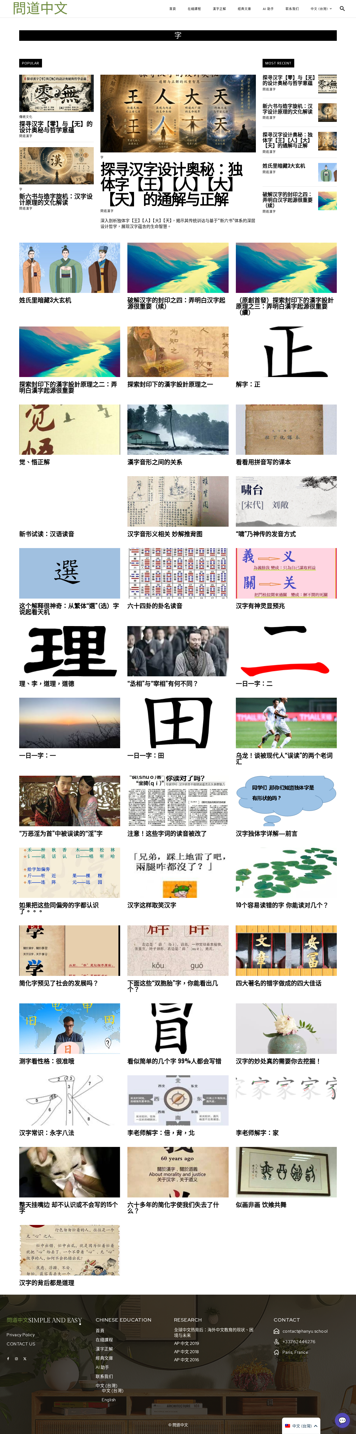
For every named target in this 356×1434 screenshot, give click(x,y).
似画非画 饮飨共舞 (261, 1204)
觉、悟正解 (34, 461)
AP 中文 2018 (186, 1352)
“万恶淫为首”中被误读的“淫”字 (61, 832)
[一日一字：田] (177, 723)
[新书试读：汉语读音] (69, 501)
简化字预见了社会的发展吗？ (59, 982)
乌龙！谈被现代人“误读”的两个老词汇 (284, 757)
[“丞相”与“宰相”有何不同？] (177, 651)
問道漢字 (26, 136)
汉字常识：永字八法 (46, 1132)
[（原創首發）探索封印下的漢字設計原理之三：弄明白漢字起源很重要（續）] (286, 268)
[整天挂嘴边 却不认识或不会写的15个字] (69, 1172)
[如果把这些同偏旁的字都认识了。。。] (69, 873)
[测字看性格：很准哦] (69, 1028)
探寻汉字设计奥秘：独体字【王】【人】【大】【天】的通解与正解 (171, 183)
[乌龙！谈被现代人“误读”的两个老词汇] (286, 723)
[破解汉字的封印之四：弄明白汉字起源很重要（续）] (327, 201)
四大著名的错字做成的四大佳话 (279, 982)
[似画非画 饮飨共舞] (286, 1172)
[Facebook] (8, 1359)
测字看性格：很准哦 (46, 1060)
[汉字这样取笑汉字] (177, 873)
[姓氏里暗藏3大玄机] (327, 172)
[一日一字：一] (69, 723)
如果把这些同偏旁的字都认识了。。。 (59, 907)
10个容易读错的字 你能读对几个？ (282, 904)
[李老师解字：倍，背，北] (177, 1100)
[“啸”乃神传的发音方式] (286, 501)
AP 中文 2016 (186, 1360)
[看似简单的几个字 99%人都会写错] (177, 1028)
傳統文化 (26, 117)
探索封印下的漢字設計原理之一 (170, 383)
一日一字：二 (254, 683)
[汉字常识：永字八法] (69, 1100)
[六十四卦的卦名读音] (177, 573)
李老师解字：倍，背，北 (161, 1132)
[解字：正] (286, 352)
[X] (25, 1359)
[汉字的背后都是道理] (69, 1250)
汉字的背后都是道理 (46, 1282)
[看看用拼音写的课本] (286, 430)
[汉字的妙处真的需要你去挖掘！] (286, 1028)
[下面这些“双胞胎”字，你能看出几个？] (177, 950)
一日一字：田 (145, 754)
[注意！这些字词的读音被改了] (177, 801)
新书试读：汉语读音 (46, 533)
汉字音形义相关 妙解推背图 (164, 533)
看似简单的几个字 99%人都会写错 (174, 1060)
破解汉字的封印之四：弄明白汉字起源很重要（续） (288, 199)
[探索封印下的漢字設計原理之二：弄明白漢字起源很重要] (69, 352)
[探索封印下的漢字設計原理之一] (177, 352)
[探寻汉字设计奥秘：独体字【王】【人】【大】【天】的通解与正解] (178, 113)
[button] (342, 9)
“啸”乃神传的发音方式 (266, 533)
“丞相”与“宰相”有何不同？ (163, 683)
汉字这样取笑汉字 (151, 904)
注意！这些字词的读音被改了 (167, 832)
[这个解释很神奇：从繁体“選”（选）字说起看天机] (69, 573)
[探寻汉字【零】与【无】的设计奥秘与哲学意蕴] (56, 93)
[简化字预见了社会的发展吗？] (69, 950)
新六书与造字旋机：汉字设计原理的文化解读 (56, 198)
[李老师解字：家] (286, 1100)
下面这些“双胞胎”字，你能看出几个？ (172, 985)
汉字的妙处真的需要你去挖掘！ (279, 1060)
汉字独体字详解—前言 (267, 832)
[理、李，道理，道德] (69, 651)
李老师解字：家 (257, 1132)
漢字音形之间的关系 (154, 461)
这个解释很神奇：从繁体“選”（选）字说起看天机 (69, 608)
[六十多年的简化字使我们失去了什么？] (177, 1172)
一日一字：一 (37, 754)
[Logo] (40, 9)
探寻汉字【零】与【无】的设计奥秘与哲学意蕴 (56, 126)
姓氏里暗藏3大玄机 (284, 165)
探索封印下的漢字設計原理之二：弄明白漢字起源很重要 (68, 386)
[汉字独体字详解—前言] (286, 801)
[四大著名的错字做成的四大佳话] (286, 950)
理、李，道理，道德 (46, 683)
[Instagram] (16, 1359)
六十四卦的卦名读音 (154, 605)
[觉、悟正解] (69, 430)
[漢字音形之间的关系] (177, 430)
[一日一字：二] (286, 651)
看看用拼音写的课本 (263, 461)
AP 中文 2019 (186, 1343)
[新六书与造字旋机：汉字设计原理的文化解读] (56, 165)
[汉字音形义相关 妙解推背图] (177, 501)
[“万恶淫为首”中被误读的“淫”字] (69, 801)
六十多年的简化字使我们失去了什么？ (173, 1207)
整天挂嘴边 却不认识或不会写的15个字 (68, 1207)
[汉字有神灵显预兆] (286, 573)
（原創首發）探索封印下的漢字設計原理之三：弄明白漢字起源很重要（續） (285, 305)
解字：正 (248, 383)
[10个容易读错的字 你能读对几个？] (286, 873)
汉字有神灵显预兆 (260, 605)
